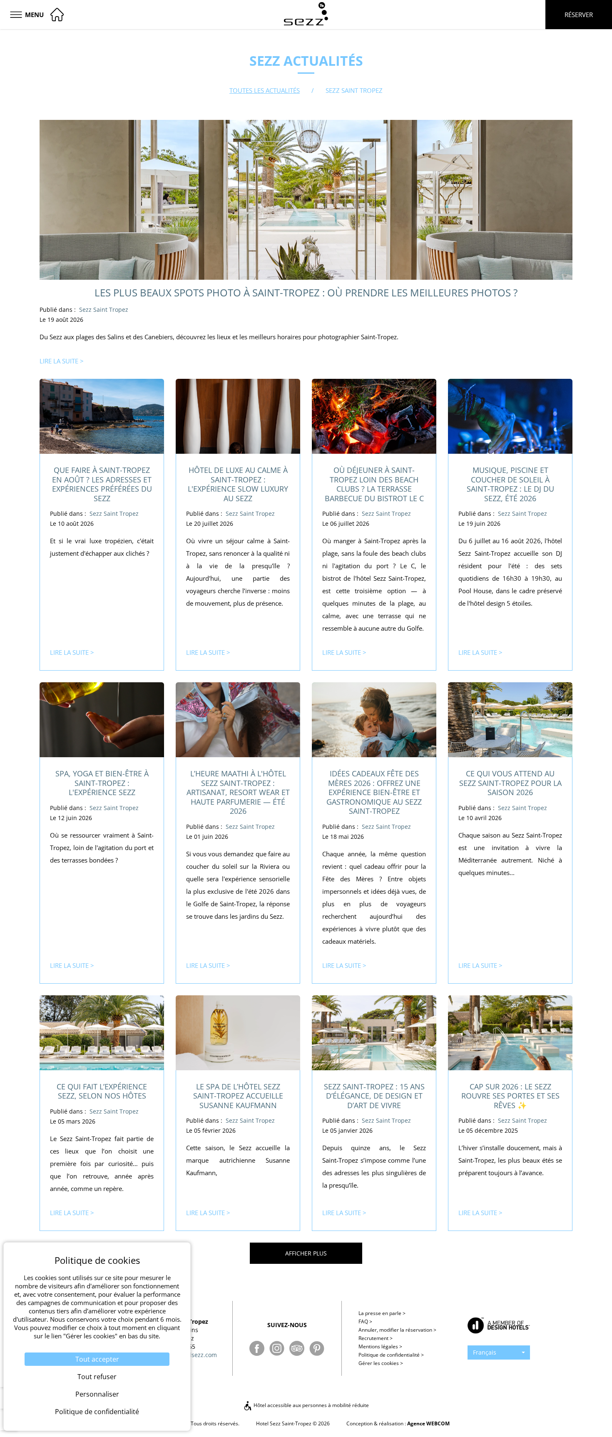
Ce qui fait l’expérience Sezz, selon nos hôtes (102, 1091)
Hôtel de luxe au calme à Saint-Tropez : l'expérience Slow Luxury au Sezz (238, 484)
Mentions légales (380, 1346)
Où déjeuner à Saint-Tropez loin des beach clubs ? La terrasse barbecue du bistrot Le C (374, 484)
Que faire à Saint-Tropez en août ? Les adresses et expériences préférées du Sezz (102, 484)
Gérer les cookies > (380, 1363)
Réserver (579, 14)
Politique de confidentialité (391, 1354)
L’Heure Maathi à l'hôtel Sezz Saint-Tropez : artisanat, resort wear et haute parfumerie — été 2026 (238, 792)
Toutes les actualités (264, 90)
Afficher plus (306, 1253)
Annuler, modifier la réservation (397, 1329)
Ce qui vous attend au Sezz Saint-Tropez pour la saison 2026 (510, 782)
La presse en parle (382, 1313)
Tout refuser (97, 1376)
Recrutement (375, 1338)
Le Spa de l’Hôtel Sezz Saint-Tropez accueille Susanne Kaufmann (238, 1095)
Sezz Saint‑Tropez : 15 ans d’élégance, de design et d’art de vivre (374, 1095)
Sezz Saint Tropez (103, 309)
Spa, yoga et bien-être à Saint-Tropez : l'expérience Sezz (102, 782)
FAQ (365, 1321)
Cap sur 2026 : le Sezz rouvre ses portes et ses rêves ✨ (510, 1095)
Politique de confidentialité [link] (97, 1411)
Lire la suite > (62, 361)
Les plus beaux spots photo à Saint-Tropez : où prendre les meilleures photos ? (306, 292)
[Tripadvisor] (296, 1348)
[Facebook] (256, 1348)
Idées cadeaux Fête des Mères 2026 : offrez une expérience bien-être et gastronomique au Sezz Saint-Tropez (374, 792)
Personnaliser (97, 1394)
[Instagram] (276, 1348)
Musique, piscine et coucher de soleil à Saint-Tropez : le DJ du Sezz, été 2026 (510, 484)
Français (484, 1352)
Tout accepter (97, 1359)
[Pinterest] (316, 1348)
